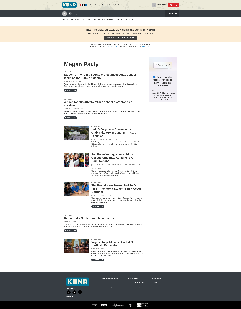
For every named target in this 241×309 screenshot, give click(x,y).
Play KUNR (146, 46)
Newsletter (162, 5)
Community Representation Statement (113, 287)
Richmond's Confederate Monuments (89, 218)
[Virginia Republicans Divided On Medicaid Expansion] (76, 246)
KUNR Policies (156, 278)
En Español (98, 19)
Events (110, 19)
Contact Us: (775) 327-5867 (135, 283)
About (119, 19)
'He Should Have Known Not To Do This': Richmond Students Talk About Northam (116, 189)
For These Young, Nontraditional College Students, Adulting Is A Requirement (112, 158)
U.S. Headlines (68, 72)
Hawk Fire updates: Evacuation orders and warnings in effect (120, 29)
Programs (74, 19)
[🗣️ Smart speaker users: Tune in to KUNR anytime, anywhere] (163, 65)
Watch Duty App (132, 33)
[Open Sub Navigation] (68, 19)
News (64, 19)
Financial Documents (108, 283)
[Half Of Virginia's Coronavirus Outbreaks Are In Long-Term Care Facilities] (76, 133)
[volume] (70, 14)
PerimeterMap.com (112, 33)
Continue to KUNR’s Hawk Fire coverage (121, 38)
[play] (64, 14)
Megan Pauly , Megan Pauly (99, 139)
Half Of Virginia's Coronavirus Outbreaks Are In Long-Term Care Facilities (113, 132)
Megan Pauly (68, 81)
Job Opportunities (132, 278)
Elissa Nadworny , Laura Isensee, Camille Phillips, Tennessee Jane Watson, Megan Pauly (116, 165)
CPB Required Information (110, 278)
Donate (174, 5)
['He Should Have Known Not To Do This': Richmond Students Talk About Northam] (76, 189)
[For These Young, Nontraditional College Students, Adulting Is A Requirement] (76, 160)
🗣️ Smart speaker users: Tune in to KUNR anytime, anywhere (163, 81)
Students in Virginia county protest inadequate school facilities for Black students (100, 76)
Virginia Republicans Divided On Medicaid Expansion (113, 244)
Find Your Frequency (133, 287)
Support (129, 19)
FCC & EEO (155, 283)
